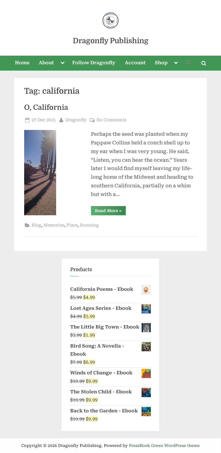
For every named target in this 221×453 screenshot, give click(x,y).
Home (22, 62)
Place (72, 225)
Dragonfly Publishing (110, 41)
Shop (161, 62)
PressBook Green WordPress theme (164, 445)
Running (89, 225)
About (46, 62)
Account (135, 62)
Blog (36, 225)
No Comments (111, 120)
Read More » (110, 211)
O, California (46, 107)
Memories (53, 225)
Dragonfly (75, 119)
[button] (188, 63)
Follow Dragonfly (93, 62)
